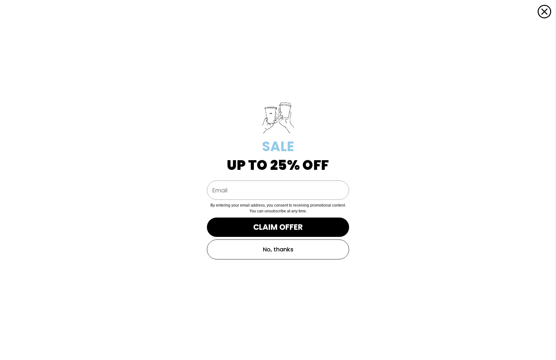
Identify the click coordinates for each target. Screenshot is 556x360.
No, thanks (278, 249)
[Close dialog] (544, 11)
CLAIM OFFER (278, 227)
